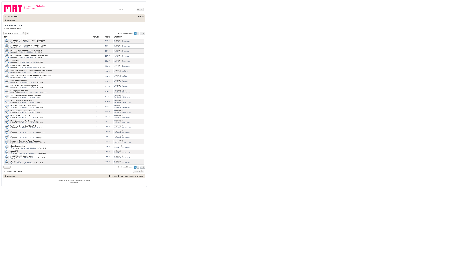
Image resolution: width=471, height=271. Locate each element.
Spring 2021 (41, 67)
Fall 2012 (40, 127)
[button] (143, 33)
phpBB (68, 180)
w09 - (12, 131)
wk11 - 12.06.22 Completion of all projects (26, 50)
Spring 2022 (15, 60)
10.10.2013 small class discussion (23, 106)
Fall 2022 (39, 52)
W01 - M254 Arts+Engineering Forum (24, 86)
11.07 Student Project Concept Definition (25, 96)
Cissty (17, 153)
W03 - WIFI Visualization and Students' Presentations (30, 75)
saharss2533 (16, 72)
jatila (16, 107)
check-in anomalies (17, 146)
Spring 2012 (40, 132)
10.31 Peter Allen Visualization (22, 101)
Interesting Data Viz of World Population (25, 141)
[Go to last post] (122, 40)
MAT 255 (40, 62)
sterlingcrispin (16, 92)
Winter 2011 (42, 148)
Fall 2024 (40, 42)
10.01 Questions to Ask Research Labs (24, 121)
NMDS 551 (42, 142)
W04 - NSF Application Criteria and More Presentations (31, 70)
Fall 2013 (43, 92)
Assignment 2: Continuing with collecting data (28, 45)
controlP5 (14, 151)
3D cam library (15, 161)
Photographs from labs (19, 91)
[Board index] (14, 8)
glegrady (14, 42)
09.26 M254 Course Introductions (22, 116)
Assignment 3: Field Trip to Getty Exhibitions (27, 40)
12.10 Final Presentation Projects (22, 111)
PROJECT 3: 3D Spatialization (21, 156)
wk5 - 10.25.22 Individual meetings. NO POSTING (29, 55)
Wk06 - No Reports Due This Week (23, 126)
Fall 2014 (42, 72)
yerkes (17, 148)
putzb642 (15, 142)
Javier (14, 163)
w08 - (12, 136)
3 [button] (140, 33)
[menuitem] (16, 16)
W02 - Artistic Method (18, 81)
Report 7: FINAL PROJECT (20, 65)
